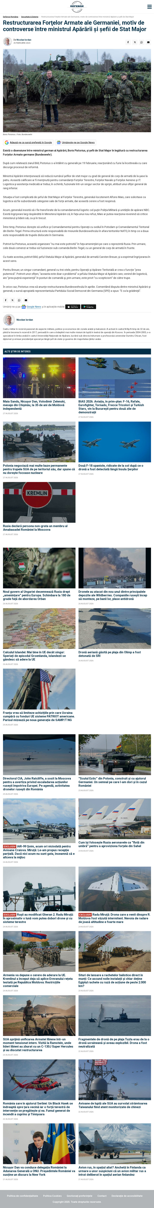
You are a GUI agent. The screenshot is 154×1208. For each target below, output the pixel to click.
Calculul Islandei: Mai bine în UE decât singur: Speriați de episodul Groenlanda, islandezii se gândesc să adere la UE (34, 655)
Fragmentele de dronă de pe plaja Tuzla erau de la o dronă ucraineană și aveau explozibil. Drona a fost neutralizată (114, 1042)
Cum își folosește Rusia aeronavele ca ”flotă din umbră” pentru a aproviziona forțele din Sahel (111, 844)
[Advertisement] (115, 513)
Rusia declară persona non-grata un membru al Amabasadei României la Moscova (35, 527)
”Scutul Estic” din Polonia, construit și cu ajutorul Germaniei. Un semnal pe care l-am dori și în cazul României (113, 782)
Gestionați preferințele (79, 1195)
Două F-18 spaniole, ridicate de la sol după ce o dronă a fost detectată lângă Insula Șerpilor (111, 467)
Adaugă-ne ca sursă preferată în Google (31, 142)
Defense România (10, 17)
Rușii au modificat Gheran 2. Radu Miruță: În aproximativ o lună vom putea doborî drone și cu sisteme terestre (38, 918)
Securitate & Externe (29, 17)
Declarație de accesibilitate (127, 1195)
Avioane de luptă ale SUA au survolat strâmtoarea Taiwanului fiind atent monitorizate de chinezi (113, 1105)
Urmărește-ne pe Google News (78, 142)
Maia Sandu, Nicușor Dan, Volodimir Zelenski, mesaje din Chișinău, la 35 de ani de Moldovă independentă (34, 405)
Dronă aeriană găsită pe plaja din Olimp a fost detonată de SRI (110, 654)
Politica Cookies (52, 1195)
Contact (101, 1195)
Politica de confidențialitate (22, 1195)
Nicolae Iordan (24, 40)
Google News (34, 306)
